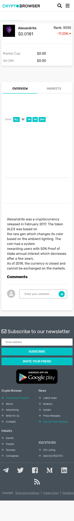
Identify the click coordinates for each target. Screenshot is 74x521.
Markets (54, 88)
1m (29, 119)
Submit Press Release (55, 421)
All (16, 119)
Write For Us (12, 415)
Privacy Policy (51, 493)
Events (9, 438)
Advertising (12, 409)
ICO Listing (49, 450)
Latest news (50, 398)
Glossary (10, 450)
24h (42, 119)
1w (35, 119)
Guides (47, 409)
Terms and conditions (27, 493)
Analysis (47, 404)
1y (23, 119)
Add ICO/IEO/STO (53, 455)
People (9, 444)
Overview (20, 88)
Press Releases (51, 415)
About (9, 404)
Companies (12, 455)
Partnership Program (17, 398)
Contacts (10, 421)
